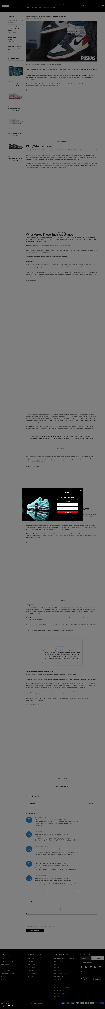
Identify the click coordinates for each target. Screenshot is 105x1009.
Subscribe (68, 512)
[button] (8, 1005)
